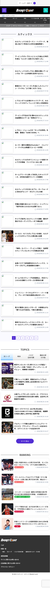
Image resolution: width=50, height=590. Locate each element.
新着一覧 (3, 549)
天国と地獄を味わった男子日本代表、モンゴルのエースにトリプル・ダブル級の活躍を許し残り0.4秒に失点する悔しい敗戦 (31, 463)
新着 (5, 18)
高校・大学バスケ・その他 (22, 497)
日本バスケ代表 (19, 467)
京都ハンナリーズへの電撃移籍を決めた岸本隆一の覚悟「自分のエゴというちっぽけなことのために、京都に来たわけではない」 (31, 522)
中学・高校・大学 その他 (45, 18)
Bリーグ (15, 18)
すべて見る (25, 441)
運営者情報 (4, 556)
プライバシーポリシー (8, 567)
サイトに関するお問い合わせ (10, 559)
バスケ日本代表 (35, 18)
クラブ (42, 26)
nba (19, 356)
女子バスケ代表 (19, 511)
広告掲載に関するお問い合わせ (10, 563)
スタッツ (34, 26)
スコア (8, 26)
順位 (27, 26)
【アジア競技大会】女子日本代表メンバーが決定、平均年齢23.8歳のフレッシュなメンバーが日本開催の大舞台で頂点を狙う (31, 508)
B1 (17, 526)
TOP (2, 545)
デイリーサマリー (18, 26)
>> (36, 338)
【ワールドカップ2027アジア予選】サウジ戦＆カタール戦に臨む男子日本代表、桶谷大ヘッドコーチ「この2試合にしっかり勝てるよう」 (31, 478)
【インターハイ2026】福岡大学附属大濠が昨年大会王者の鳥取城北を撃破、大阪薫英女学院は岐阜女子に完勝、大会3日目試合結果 (31, 493)
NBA (25, 18)
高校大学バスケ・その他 (33, 552)
